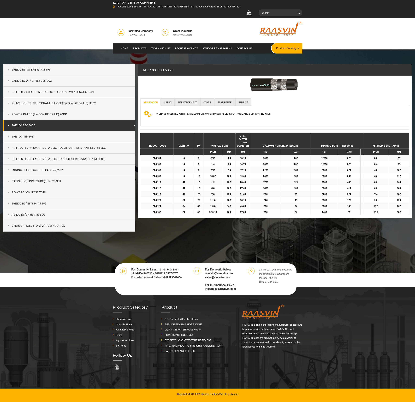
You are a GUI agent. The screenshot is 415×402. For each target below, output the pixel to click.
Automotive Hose (125, 329)
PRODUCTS (139, 48)
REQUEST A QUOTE (186, 48)
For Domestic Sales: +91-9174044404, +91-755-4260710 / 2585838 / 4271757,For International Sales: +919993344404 (179, 6)
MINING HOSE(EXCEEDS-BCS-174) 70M (37, 170)
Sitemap (234, 394)
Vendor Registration (217, 48)
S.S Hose (121, 345)
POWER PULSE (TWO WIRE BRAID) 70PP (39, 114)
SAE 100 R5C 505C (23, 125)
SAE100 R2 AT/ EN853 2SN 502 (32, 80)
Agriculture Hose (125, 340)
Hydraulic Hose (124, 319)
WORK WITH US (160, 48)
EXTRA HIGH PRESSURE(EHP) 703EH (36, 181)
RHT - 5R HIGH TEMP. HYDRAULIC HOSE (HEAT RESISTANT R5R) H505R (59, 159)
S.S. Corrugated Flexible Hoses (181, 319)
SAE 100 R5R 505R (23, 136)
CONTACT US (244, 48)
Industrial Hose (124, 324)
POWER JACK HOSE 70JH (29, 192)
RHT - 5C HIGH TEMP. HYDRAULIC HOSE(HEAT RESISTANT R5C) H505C (59, 147)
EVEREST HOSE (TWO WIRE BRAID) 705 (38, 225)
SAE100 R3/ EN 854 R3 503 (29, 203)
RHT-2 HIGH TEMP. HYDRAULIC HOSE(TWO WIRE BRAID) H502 (54, 103)
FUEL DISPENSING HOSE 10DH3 (183, 324)
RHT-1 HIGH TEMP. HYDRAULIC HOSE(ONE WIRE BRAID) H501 (53, 92)
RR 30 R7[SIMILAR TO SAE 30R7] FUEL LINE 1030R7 (194, 345)
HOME (124, 48)
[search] (298, 12)
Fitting (119, 334)
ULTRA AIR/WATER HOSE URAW (183, 329)
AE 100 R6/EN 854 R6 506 (28, 214)
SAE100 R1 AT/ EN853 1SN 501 (31, 69)
